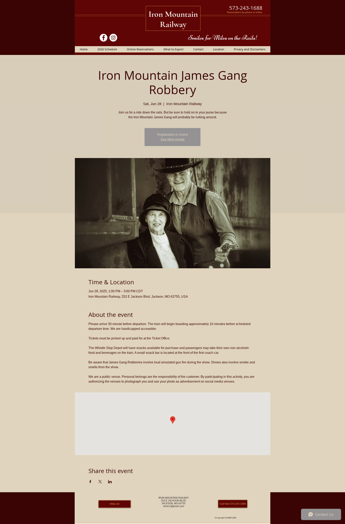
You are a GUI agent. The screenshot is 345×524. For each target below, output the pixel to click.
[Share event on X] (100, 481)
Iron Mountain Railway (173, 19)
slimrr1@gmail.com (173, 506)
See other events (172, 139)
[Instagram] (113, 38)
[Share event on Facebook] (90, 481)
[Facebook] (103, 38)
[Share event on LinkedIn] (110, 481)
